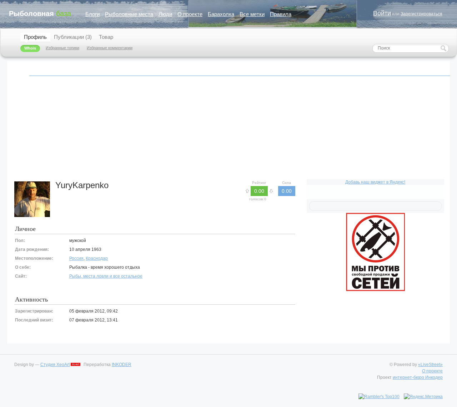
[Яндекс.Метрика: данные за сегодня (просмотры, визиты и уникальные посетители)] (423, 396)
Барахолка (221, 14)
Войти (382, 13)
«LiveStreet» (430, 364)
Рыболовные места (129, 14)
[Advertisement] (228, 131)
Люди (165, 14)
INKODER (121, 364)
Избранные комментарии (109, 48)
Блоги (92, 14)
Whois (30, 48)
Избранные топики (62, 48)
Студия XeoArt (55, 364)
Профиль (35, 37)
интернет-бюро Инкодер (418, 377)
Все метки (252, 14)
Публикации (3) (73, 37)
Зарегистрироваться (421, 13)
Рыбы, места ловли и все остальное (105, 276)
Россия (76, 258)
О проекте (189, 14)
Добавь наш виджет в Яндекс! (375, 182)
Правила (280, 14)
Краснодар (97, 258)
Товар (106, 37)
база (40, 13)
